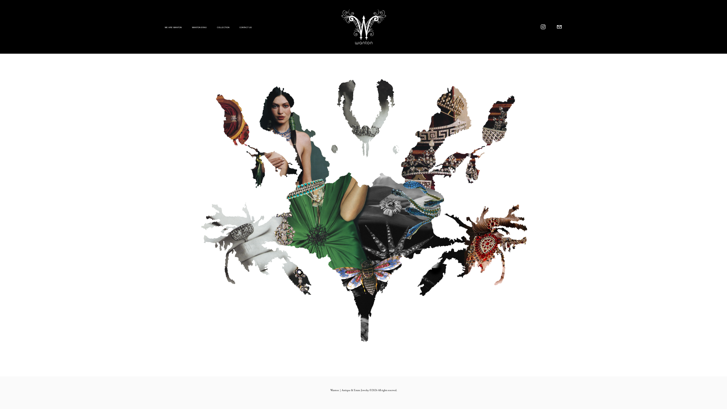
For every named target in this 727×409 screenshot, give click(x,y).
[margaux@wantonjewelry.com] (559, 27)
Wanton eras (199, 27)
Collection (223, 27)
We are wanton (173, 27)
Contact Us (245, 27)
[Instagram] (543, 27)
